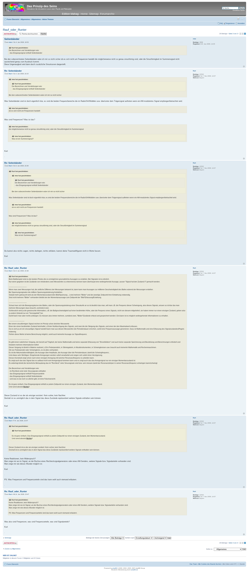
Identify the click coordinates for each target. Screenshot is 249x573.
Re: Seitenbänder (13, 71)
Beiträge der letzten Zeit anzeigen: (98, 538)
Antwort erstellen (9, 33)
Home (84, 13)
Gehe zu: (209, 549)
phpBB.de (134, 570)
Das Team (193, 564)
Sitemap (94, 13)
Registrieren (230, 23)
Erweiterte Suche (239, 10)
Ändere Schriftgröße (242, 18)
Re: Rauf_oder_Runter (15, 268)
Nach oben (244, 66)
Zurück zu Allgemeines (12, 549)
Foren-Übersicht (13, 19)
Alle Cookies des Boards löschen (209, 564)
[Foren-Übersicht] (15, 7)
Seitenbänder (11, 39)
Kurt (10, 73)
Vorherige (8, 538)
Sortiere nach (130, 538)
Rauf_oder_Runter (15, 29)
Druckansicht (238, 18)
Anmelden (241, 23)
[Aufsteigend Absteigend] (162, 538)
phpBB (114, 568)
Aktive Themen (48, 19)
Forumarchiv (107, 13)
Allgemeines (25, 19)
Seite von (233, 33)
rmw (10, 42)
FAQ (221, 23)
